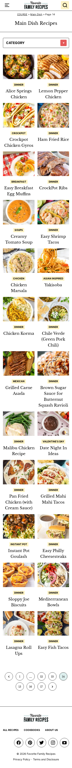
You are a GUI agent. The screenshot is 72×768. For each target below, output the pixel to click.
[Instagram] (53, 742)
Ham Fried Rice (53, 139)
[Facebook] (18, 742)
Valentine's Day (53, 441)
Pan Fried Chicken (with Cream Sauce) (18, 502)
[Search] (65, 5)
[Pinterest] (30, 742)
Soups (19, 229)
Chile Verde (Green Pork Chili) (53, 339)
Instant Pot (19, 544)
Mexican (19, 381)
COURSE (22, 14)
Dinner (18, 84)
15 (21, 688)
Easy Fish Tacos (53, 647)
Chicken (18, 278)
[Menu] (7, 5)
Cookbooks (32, 729)
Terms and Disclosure (46, 759)
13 (53, 678)
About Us (51, 729)
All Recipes (11, 729)
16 (32, 688)
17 (43, 688)
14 (64, 678)
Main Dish (36, 14)
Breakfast (18, 181)
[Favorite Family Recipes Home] (36, 5)
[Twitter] (41, 742)
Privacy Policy (21, 759)
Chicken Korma (18, 333)
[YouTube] (64, 742)
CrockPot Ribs (53, 188)
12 (43, 678)
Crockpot (19, 133)
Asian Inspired (53, 278)
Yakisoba (53, 285)
